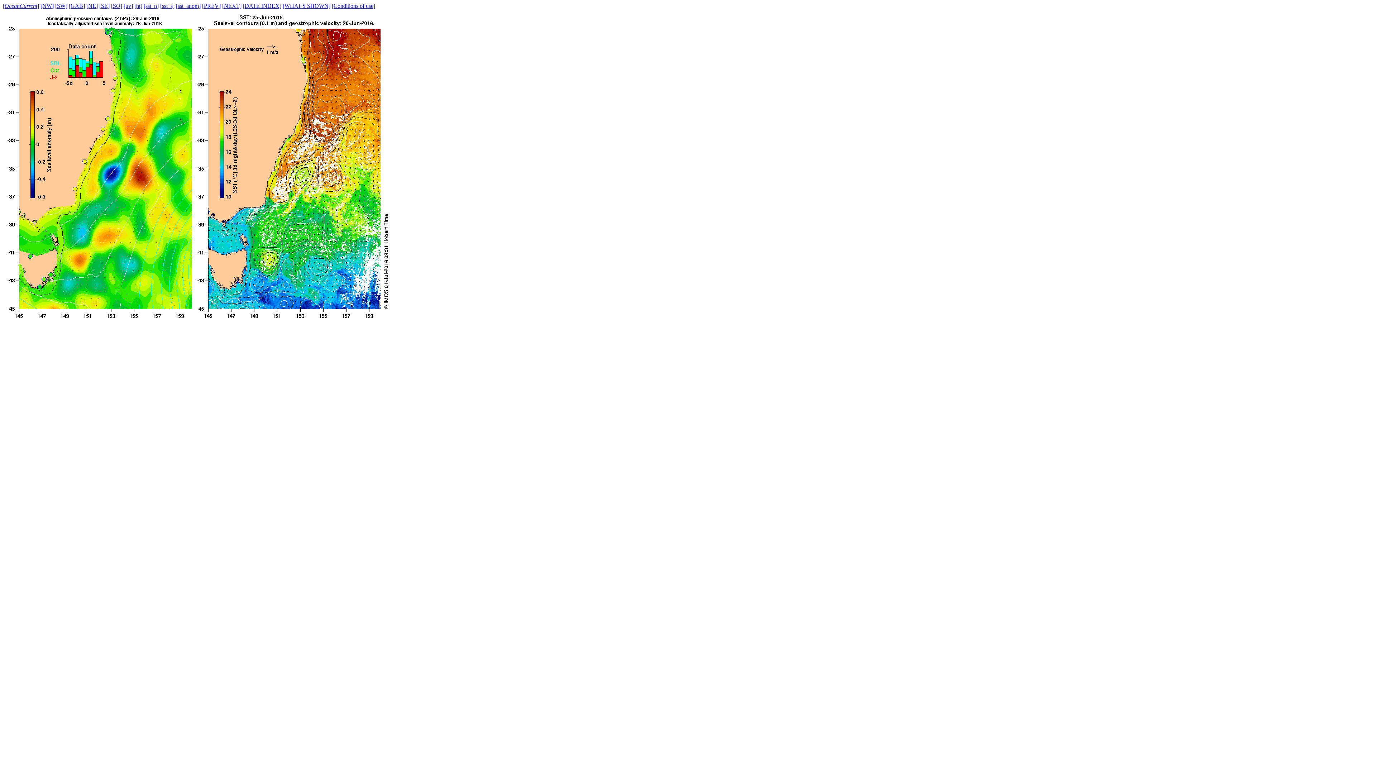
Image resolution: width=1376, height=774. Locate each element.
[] (21, 6)
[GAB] (77, 6)
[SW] (61, 6)
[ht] (138, 6)
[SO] (116, 6)
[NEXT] (232, 6)
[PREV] (211, 6)
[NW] (47, 6)
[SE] (104, 6)
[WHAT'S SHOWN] (306, 6)
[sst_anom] (188, 6)
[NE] (92, 6)
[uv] (128, 6)
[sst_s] (167, 6)
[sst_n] (151, 6)
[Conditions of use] (353, 6)
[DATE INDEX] (262, 6)
